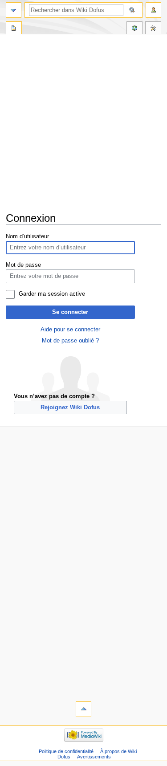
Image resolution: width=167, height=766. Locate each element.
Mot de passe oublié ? (70, 341)
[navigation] (13, 10)
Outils (153, 29)
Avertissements (94, 756)
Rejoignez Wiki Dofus (70, 407)
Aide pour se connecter (70, 329)
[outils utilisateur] (153, 10)
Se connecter (70, 312)
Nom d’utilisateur (27, 236)
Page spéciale (13, 29)
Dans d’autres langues (134, 29)
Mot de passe (23, 265)
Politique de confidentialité (66, 751)
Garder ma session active (52, 294)
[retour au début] (83, 709)
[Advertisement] (83, 123)
